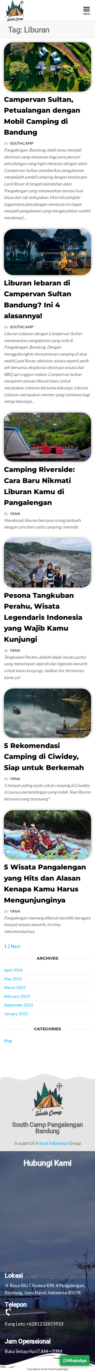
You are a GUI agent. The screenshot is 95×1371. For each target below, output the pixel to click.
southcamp (22, 143)
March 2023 (15, 987)
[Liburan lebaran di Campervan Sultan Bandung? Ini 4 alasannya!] (47, 251)
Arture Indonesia (51, 1143)
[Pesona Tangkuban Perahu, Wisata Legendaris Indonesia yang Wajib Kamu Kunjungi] (47, 562)
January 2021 (16, 1013)
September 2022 (18, 1005)
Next (15, 946)
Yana (15, 513)
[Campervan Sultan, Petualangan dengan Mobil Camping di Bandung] (47, 66)
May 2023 (13, 978)
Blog (8, 1040)
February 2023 (17, 996)
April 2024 (13, 970)
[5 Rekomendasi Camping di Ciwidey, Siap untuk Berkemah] (47, 712)
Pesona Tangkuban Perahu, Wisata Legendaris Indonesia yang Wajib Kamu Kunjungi (43, 617)
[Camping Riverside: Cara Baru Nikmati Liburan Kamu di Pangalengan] (47, 436)
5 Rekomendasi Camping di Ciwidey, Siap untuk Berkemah (44, 756)
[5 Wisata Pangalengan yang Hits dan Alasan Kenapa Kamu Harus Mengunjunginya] (47, 834)
